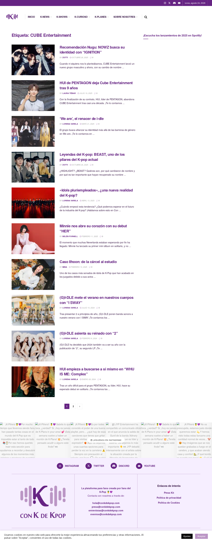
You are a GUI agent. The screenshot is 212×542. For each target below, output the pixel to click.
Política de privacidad (169, 497)
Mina (64, 267)
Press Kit (169, 492)
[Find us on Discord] (174, 3)
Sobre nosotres (124, 16)
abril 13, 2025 (87, 200)
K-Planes (100, 16)
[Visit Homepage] (12, 17)
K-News (44, 16)
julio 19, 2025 (85, 93)
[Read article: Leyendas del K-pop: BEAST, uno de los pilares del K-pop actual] (33, 167)
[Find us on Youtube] (179, 3)
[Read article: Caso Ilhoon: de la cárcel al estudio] (33, 274)
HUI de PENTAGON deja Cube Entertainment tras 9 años (96, 85)
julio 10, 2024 (88, 307)
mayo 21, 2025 (87, 123)
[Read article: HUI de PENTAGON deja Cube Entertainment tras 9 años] (33, 95)
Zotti (65, 57)
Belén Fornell (70, 236)
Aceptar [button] (201, 536)
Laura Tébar (69, 93)
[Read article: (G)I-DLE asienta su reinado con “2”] (33, 346)
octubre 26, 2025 (79, 57)
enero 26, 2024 (88, 379)
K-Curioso (81, 16)
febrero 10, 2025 (78, 267)
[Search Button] (145, 17)
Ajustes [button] (187, 536)
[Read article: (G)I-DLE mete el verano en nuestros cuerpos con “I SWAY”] (33, 310)
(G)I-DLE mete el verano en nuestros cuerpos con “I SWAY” (96, 300)
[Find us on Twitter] (169, 3)
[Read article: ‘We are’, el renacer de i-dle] (33, 131)
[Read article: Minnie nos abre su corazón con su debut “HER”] (33, 238)
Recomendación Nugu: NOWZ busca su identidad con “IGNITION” (92, 49)
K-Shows (61, 16)
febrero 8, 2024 (89, 338)
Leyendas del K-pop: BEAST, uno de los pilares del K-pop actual (92, 157)
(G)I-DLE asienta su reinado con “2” (89, 333)
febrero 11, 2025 (89, 236)
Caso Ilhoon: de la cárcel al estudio (88, 261)
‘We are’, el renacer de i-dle (82, 118)
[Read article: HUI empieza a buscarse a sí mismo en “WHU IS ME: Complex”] (33, 381)
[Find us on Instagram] (165, 3)
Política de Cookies (169, 502)
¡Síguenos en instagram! (107, 440)
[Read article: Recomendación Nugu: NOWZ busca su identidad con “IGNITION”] (33, 60)
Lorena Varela (70, 124)
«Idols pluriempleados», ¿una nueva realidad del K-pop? (96, 192)
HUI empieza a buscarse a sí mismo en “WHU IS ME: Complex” (97, 371)
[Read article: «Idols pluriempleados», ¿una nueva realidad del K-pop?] (33, 203)
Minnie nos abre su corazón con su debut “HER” (93, 228)
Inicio (31, 16)
